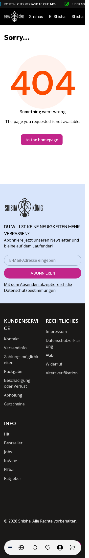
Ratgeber (12, 478)
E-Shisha (57, 16)
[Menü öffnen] (10, 548)
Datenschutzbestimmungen (30, 290)
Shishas (36, 16)
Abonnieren (42, 273)
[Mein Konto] (60, 547)
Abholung (13, 395)
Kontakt (11, 339)
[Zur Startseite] (14, 16)
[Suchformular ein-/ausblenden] (35, 547)
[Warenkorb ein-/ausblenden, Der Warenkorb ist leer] (72, 547)
